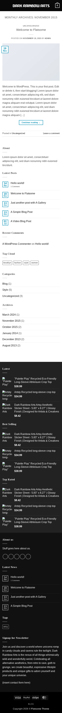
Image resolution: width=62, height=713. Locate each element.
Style (5, 289)
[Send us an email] (22, 556)
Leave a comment (51, 133)
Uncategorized (31, 26)
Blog (5, 283)
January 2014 (10, 333)
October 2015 (10, 327)
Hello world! (17, 183)
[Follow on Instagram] (11, 556)
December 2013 (11, 339)
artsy (5, 626)
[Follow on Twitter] (16, 556)
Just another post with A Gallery (28, 202)
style (26, 262)
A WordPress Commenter (16, 244)
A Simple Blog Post (21, 212)
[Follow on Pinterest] (28, 556)
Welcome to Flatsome (31, 29)
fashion (17, 262)
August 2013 (9, 345)
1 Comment (17, 187)
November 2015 (11, 320)
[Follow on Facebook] (5, 556)
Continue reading (31, 122)
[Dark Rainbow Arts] (31, 6)
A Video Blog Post (21, 221)
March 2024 (9, 314)
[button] (4, 5)
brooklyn (7, 262)
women (34, 262)
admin (48, 38)
